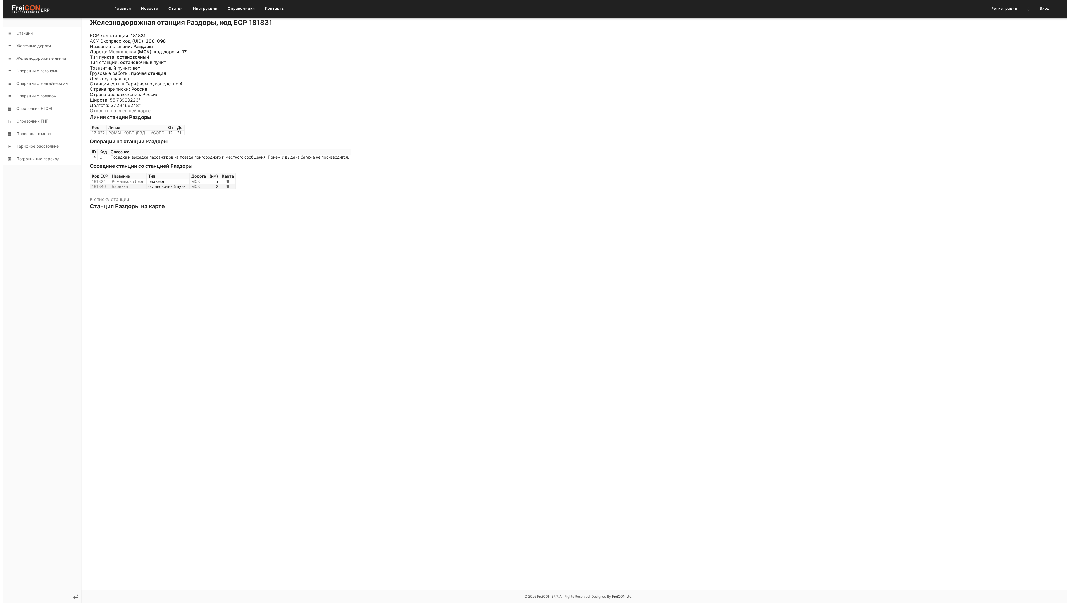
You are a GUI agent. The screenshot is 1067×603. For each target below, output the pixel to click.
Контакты (275, 8)
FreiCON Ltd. (622, 596)
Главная (123, 8)
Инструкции (205, 8)
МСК (195, 181)
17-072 (98, 132)
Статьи (175, 8)
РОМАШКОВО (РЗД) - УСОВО (136, 132)
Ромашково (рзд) (128, 181)
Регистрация (1004, 8)
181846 (99, 186)
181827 (98, 181)
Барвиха (120, 186)
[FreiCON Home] (30, 8)
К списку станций (109, 199)
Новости (149, 8)
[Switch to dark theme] (1028, 9)
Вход (1045, 8)
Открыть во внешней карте (120, 110)
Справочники (241, 8)
